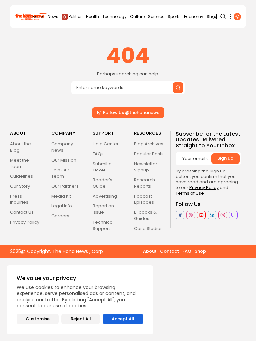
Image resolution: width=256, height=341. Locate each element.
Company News (62, 147)
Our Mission (63, 160)
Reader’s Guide (102, 183)
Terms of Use (190, 193)
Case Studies (148, 228)
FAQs (98, 154)
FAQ (186, 251)
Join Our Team (60, 173)
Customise (38, 319)
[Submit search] (178, 87)
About (150, 251)
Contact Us (22, 212)
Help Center (106, 144)
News (53, 16)
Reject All (81, 319)
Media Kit (61, 196)
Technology (114, 16)
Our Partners (65, 186)
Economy (193, 16)
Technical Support (103, 225)
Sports (174, 16)
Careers (60, 216)
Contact (169, 251)
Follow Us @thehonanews (131, 112)
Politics (76, 16)
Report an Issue (103, 209)
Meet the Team (19, 163)
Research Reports (144, 183)
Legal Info (61, 206)
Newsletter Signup (145, 167)
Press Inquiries (19, 199)
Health (92, 16)
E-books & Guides (145, 215)
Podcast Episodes (144, 199)
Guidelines (21, 176)
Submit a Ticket (102, 167)
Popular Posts (149, 154)
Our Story (20, 186)
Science (156, 16)
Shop (200, 251)
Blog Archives (148, 144)
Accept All (123, 319)
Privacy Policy (24, 222)
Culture (137, 16)
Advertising (105, 196)
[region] (80, 299)
